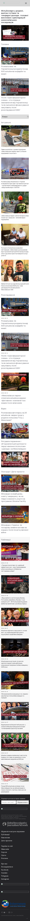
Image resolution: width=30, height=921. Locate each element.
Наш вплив (5, 838)
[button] (26, 3)
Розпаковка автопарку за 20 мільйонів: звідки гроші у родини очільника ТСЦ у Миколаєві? (14, 416)
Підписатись (23, 802)
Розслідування (8, 295)
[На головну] (11, 3)
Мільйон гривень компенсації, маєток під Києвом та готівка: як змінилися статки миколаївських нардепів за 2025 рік (14, 757)
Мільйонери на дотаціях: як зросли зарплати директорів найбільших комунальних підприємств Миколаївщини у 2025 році (14, 664)
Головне (5, 44)
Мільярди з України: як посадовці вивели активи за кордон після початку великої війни (14, 529)
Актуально (6, 122)
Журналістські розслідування (12, 831)
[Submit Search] (28, 116)
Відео (3, 408)
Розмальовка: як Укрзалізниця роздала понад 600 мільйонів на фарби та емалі (14, 70)
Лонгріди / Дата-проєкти (12, 471)
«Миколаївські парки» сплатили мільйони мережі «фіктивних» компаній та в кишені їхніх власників (13, 399)
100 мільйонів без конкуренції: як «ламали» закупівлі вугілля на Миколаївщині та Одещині (14, 696)
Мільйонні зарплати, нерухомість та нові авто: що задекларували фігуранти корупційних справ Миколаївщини (14, 632)
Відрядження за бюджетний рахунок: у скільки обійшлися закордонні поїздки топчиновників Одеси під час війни (13, 726)
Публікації (6, 540)
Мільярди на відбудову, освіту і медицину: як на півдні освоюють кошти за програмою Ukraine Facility (13, 497)
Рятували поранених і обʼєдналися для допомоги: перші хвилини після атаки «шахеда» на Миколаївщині (14, 445)
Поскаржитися (7, 867)
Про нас (4, 864)
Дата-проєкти (6, 841)
